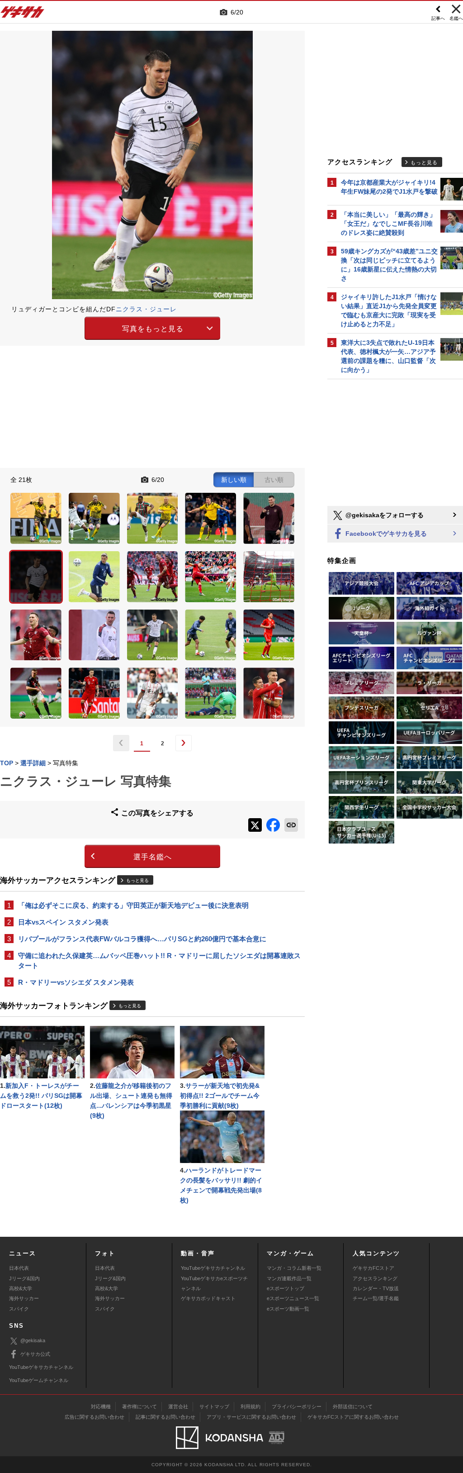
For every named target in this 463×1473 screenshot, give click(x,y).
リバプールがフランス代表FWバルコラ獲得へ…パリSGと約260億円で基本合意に (142, 939)
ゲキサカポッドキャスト (208, 1298)
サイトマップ (214, 1406)
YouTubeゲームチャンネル (38, 1380)
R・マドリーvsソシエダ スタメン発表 (76, 982)
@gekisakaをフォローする (384, 515)
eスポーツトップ (285, 1288)
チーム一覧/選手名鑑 (376, 1298)
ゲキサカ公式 (35, 1354)
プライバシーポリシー (296, 1406)
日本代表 (19, 1268)
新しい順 (233, 479)
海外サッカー (24, 1298)
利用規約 (250, 1406)
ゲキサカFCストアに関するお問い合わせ (353, 1417)
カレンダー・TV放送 (376, 1288)
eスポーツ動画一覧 (288, 1308)
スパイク (19, 1308)
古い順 (274, 479)
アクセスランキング (375, 1278)
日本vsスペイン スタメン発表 (63, 922)
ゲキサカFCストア (373, 1268)
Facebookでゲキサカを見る (385, 533)
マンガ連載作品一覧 (289, 1278)
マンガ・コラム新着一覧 (294, 1268)
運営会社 (178, 1406)
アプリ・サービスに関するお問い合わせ (251, 1417)
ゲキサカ (22, 14)
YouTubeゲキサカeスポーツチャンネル (214, 1283)
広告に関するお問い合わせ (94, 1417)
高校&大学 (20, 1288)
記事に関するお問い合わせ (165, 1417)
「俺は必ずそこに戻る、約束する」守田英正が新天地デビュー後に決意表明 (133, 905)
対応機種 (101, 1406)
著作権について (139, 1406)
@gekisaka (32, 1340)
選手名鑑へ (152, 857)
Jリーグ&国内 (24, 1278)
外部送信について (353, 1406)
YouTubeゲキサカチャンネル (213, 1268)
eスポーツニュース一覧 (293, 1298)
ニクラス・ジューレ (146, 309)
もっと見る (137, 880)
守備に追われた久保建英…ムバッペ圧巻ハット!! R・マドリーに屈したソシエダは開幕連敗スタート (159, 960)
